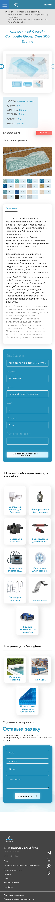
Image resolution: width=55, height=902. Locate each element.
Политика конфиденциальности (19, 899)
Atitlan (48, 4)
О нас (6, 878)
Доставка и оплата (11, 882)
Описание (11, 208)
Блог (6, 861)
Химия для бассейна (12, 870)
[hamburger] (4, 4)
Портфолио (8, 887)
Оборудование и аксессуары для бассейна (22, 865)
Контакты (7, 874)
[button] (27, 66)
